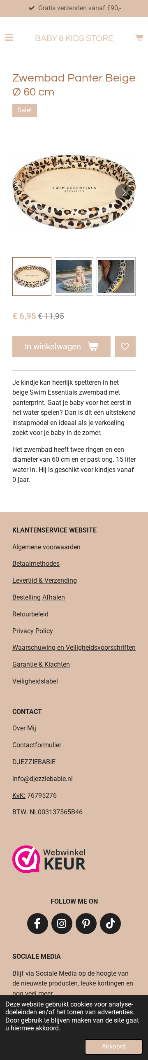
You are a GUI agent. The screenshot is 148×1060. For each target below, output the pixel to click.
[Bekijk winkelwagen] (139, 37)
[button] (31, 276)
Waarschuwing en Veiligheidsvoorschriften (74, 647)
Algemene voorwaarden (46, 547)
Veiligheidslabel (35, 681)
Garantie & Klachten (41, 664)
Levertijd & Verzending (44, 580)
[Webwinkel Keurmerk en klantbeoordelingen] (49, 860)
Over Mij (24, 728)
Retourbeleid (30, 614)
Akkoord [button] (113, 1046)
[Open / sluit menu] (9, 37)
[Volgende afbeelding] (123, 192)
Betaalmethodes (36, 563)
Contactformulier (36, 745)
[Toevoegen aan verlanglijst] (125, 346)
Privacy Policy (32, 631)
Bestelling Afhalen (38, 597)
